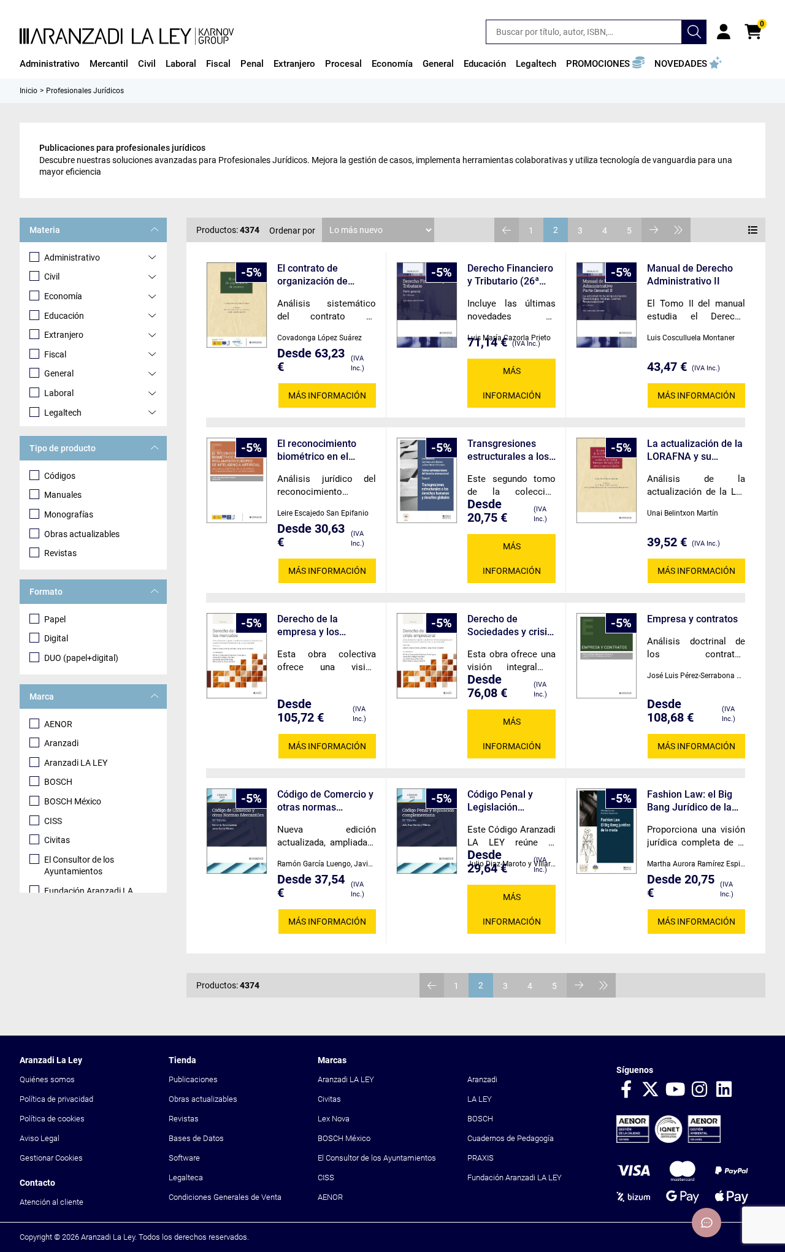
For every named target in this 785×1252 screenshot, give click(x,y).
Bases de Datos (196, 1138)
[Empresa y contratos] (606, 656)
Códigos (59, 476)
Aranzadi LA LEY (75, 763)
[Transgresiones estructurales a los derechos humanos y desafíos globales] (427, 480)
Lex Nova (334, 1118)
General (59, 373)
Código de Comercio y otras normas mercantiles (325, 801)
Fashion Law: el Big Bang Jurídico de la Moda (689, 801)
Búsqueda (694, 32)
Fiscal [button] (218, 63)
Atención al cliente (51, 1202)
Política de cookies (52, 1118)
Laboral (59, 393)
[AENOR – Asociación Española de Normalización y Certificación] (668, 1140)
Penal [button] (252, 63)
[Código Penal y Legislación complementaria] (427, 831)
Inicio (28, 90)
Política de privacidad (56, 1099)
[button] (605, 63)
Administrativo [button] (50, 63)
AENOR (58, 724)
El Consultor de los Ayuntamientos (79, 866)
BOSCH (58, 782)
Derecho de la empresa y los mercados (308, 625)
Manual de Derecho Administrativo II (690, 274)
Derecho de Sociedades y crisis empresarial (509, 625)
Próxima (653, 230)
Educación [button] (485, 63)
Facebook (626, 1090)
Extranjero (63, 335)
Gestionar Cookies (51, 1157)
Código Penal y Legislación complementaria (503, 801)
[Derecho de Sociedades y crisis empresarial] (427, 656)
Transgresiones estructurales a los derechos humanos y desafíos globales (510, 450)
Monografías (68, 514)
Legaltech (63, 413)
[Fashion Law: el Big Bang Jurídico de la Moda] (606, 831)
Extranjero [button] (294, 63)
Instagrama (700, 1090)
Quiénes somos (47, 1079)
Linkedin (724, 1090)
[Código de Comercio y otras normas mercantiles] (236, 831)
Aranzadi (61, 743)
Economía (63, 296)
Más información (327, 395)
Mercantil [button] (109, 63)
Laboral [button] (181, 63)
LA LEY (479, 1099)
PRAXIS (480, 1157)
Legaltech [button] (536, 63)
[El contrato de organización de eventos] (236, 305)
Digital (56, 638)
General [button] (438, 63)
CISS (53, 821)
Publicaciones (193, 1079)
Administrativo (72, 257)
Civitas (57, 840)
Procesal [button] (343, 63)
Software (184, 1157)
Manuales (63, 495)
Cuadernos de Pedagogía (510, 1138)
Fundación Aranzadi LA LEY (514, 1177)
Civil (51, 276)
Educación (64, 316)
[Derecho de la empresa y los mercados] (236, 656)
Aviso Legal (39, 1138)
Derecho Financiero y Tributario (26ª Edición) (510, 275)
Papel (55, 619)
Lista (753, 230)
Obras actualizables (82, 534)
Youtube (675, 1090)
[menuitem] (50, 63)
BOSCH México (72, 801)
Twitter (651, 1090)
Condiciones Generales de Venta (225, 1197)
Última (678, 230)
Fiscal (55, 354)
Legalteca (186, 1177)
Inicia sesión (723, 32)
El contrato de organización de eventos (312, 275)
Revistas (60, 553)
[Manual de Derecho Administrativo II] (606, 305)
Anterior (506, 230)
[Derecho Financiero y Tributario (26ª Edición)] (427, 305)
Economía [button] (392, 63)
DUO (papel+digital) (81, 658)
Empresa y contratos (692, 619)
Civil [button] (147, 63)
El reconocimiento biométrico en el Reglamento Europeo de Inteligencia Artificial (323, 450)
